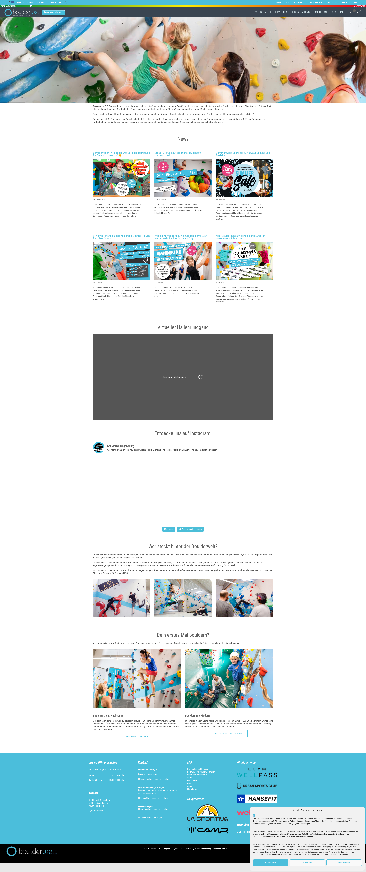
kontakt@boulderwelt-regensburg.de (156, 779)
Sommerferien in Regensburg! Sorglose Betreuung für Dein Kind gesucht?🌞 (121, 154)
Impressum (217, 848)
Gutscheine (192, 780)
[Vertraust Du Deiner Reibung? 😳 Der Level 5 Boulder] (122, 473)
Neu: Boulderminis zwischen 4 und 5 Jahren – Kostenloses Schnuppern (242, 237)
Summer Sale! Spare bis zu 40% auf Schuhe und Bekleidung (243, 154)
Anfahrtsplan (97, 811)
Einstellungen (344, 862)
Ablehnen (307, 862)
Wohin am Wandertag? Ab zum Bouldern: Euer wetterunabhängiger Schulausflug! (180, 237)
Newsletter (192, 789)
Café (189, 783)
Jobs (189, 786)
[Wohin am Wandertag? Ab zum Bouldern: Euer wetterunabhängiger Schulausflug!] (183, 261)
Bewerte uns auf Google (151, 817)
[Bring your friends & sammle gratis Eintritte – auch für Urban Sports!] (121, 261)
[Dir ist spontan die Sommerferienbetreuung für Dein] (122, 507)
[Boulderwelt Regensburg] (37, 12)
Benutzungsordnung (167, 848)
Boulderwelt (152, 848)
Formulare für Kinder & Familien (201, 772)
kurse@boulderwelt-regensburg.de (155, 798)
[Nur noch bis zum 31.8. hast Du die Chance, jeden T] (243, 507)
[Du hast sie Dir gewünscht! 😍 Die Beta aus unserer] (182, 507)
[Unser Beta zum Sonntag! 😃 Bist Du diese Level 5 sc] (243, 473)
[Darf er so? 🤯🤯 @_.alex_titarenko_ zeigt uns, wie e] (182, 473)
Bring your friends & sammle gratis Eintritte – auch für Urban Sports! (121, 237)
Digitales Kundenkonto (197, 775)
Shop (189, 777)
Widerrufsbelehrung (203, 848)
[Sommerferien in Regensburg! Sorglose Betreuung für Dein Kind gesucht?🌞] (121, 178)
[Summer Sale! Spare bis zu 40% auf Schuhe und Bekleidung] (244, 178)
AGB (225, 848)
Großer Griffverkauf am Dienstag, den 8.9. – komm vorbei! (179, 154)
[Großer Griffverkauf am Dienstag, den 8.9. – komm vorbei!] (183, 178)
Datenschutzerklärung (185, 848)
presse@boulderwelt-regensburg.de (156, 809)
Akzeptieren (270, 862)
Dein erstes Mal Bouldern (198, 769)
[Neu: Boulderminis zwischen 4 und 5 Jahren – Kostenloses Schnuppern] (244, 261)
